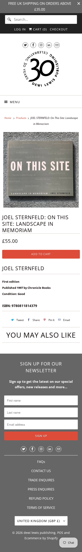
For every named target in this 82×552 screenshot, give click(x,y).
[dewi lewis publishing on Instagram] (41, 45)
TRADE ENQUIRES (41, 480)
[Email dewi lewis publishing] (57, 45)
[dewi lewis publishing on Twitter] (25, 45)
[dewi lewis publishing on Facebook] (33, 45)
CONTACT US (41, 471)
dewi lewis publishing (40, 533)
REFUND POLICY (41, 498)
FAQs (41, 461)
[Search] (9, 19)
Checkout (59, 29)
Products (21, 118)
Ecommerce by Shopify (41, 538)
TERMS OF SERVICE (41, 507)
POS (60, 533)
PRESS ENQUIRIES (41, 489)
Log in (20, 29)
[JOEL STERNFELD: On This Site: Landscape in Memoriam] (41, 170)
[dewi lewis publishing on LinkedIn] (49, 45)
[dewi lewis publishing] (41, 71)
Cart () (39, 29)
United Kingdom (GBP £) (39, 521)
